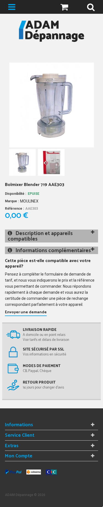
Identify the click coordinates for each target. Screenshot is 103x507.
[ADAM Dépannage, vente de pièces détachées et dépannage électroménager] (51, 31)
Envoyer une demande (26, 312)
